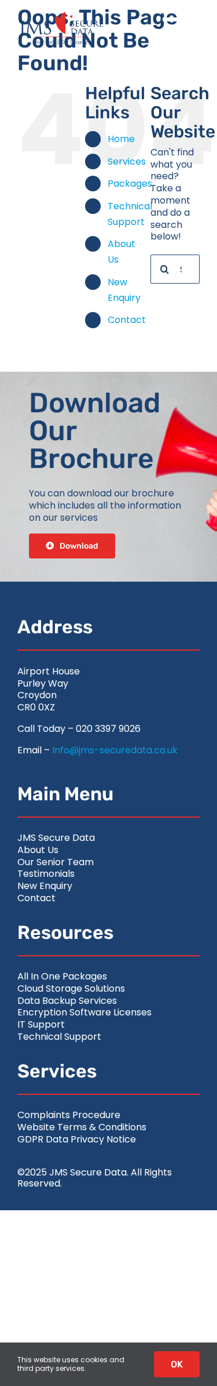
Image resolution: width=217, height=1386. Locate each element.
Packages (130, 183)
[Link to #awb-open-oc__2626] (175, 28)
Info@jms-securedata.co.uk (115, 750)
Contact (127, 319)
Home (121, 139)
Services (127, 161)
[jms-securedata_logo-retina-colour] (61, 16)
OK (177, 1364)
